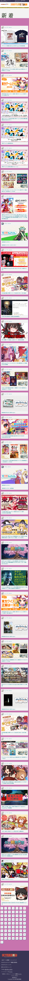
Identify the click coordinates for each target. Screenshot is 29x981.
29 (1, 923)
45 (9, 930)
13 (20, 912)
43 (1, 930)
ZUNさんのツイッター (3, 1)
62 (20, 938)
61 (17, 938)
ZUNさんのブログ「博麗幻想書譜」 (20, 0)
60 (13, 938)
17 (9, 915)
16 (5, 915)
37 (5, 927)
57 (1, 938)
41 (20, 927)
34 (20, 923)
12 (17, 912)
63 (24, 938)
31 (9, 923)
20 (20, 915)
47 (17, 930)
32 (13, 923)
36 (1, 927)
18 (13, 915)
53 (13, 934)
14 (24, 912)
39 (13, 927)
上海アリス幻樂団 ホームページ (5, 0)
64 (1, 942)
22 (1, 919)
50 (1, 934)
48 (20, 930)
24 (9, 919)
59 (9, 938)
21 (24, 915)
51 (5, 934)
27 (20, 919)
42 (24, 927)
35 (24, 923)
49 (24, 930)
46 (13, 930)
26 (17, 919)
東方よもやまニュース (18, 1)
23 (5, 919)
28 (24, 919)
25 (13, 919)
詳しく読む (26, 7)
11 (13, 912)
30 (5, 923)
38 (9, 927)
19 (17, 915)
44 (5, 930)
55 (20, 934)
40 (17, 927)
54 (17, 934)
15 (1, 915)
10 (9, 912)
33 (17, 923)
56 (24, 934)
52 (9, 934)
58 (5, 938)
